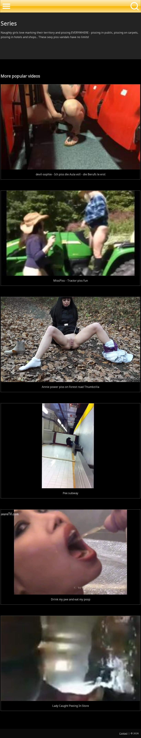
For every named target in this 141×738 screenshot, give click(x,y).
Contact (123, 733)
